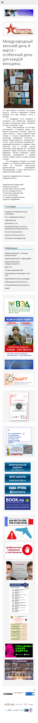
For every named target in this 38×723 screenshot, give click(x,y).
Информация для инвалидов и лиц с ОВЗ (18, 274)
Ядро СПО (8, 267)
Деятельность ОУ (11, 223)
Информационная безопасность (16, 282)
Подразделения (10, 220)
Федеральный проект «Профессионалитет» (12, 263)
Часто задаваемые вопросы (15, 217)
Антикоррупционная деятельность (17, 285)
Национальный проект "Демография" (18, 259)
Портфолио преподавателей (15, 238)
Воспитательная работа (13, 232)
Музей (7, 288)
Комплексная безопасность (15, 235)
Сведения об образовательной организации (16, 213)
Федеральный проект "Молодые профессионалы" (16, 254)
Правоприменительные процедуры (17, 279)
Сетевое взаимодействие (14, 270)
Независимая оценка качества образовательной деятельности (16, 228)
